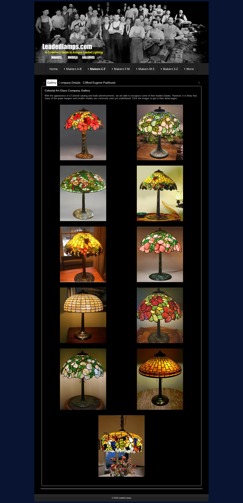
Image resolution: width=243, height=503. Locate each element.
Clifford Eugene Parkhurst (99, 82)
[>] (199, 82)
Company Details (69, 82)
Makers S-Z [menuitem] (170, 69)
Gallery (51, 82)
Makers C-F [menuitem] (97, 69)
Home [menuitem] (53, 69)
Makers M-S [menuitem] (146, 69)
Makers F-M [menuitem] (122, 69)
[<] (44, 82)
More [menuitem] (190, 69)
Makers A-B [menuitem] (73, 69)
